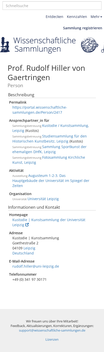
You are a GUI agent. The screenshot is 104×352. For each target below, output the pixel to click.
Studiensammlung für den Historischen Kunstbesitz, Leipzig (49, 139)
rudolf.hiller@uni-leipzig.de (35, 266)
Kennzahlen (77, 16)
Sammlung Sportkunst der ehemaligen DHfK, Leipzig (49, 149)
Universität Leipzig (43, 198)
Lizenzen (52, 339)
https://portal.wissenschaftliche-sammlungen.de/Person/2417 (39, 110)
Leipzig (29, 248)
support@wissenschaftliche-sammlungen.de (52, 330)
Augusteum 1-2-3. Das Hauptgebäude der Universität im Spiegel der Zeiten (50, 180)
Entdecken (54, 16)
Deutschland (23, 253)
